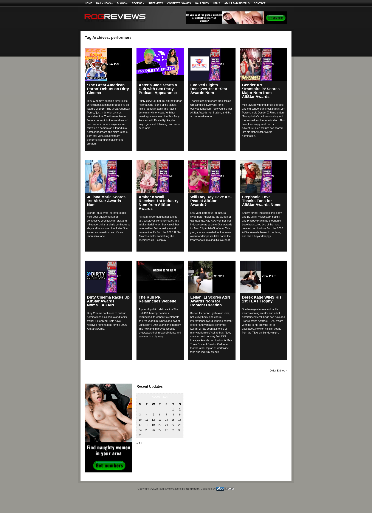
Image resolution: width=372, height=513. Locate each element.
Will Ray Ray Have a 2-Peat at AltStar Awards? (211, 201)
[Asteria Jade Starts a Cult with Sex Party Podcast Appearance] (160, 61)
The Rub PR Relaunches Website (157, 299)
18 (146, 424)
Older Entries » (278, 370)
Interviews (156, 3)
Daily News (104, 3)
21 (166, 424)
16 (179, 419)
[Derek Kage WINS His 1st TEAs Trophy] (263, 277)
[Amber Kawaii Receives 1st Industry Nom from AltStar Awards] (160, 176)
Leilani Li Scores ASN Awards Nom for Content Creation (210, 301)
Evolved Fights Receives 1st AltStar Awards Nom (208, 89)
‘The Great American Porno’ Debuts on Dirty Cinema (108, 89)
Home (88, 3)
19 (153, 424)
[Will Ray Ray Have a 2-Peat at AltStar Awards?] (212, 176)
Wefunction (192, 488)
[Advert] (236, 23)
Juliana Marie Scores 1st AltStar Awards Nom (106, 201)
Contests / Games (179, 3)
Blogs (122, 3)
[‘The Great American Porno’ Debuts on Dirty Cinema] (108, 64)
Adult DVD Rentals (237, 3)
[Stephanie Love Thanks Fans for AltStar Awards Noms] (263, 176)
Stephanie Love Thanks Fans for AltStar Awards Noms (261, 201)
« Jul (139, 443)
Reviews (138, 3)
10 (140, 419)
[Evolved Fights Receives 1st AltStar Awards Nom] (212, 64)
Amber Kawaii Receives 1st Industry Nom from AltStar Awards (158, 203)
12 (153, 419)
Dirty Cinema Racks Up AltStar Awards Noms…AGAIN (108, 301)
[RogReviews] (115, 22)
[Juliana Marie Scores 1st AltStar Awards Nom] (108, 176)
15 (173, 419)
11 (146, 419)
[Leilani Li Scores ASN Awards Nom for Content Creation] (212, 277)
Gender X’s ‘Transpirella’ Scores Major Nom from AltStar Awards (261, 91)
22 (173, 424)
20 (159, 424)
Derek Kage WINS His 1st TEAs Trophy (262, 299)
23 (179, 424)
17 (140, 424)
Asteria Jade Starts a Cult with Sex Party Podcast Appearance (158, 89)
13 (159, 419)
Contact (259, 3)
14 (166, 419)
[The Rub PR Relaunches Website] (160, 271)
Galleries (202, 3)
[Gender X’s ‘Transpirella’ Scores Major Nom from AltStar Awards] (263, 64)
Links (216, 3)
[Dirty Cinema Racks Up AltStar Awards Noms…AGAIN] (108, 277)
